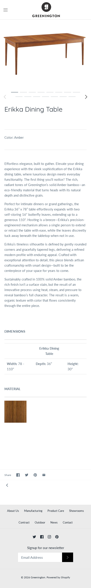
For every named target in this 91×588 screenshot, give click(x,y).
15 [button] (72, 96)
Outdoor (40, 522)
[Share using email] (44, 475)
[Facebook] (42, 536)
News (54, 522)
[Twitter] (34, 536)
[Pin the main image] (35, 475)
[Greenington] (46, 9)
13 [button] (54, 96)
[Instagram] (49, 536)
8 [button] (76, 92)
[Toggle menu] (5, 9)
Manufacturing (33, 510)
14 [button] (63, 96)
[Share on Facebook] (18, 475)
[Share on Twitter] (26, 475)
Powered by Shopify (58, 577)
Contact (68, 522)
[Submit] (67, 557)
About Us (13, 510)
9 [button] (19, 96)
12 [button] (45, 96)
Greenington (38, 577)
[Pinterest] (57, 536)
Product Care (55, 510)
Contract (24, 522)
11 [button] (36, 96)
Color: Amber (14, 137)
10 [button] (27, 96)
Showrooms (76, 510)
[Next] (86, 97)
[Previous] (5, 97)
